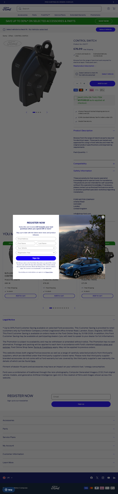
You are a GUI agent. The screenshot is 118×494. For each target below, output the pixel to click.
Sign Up (36, 258)
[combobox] (35, 248)
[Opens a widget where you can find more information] (8, 490)
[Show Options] (54, 248)
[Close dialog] (103, 217)
